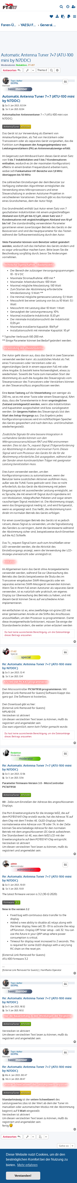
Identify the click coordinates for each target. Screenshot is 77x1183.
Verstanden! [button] (23, 1175)
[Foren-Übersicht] (10, 5)
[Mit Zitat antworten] (65, 81)
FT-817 (31, 65)
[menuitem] (61, 7)
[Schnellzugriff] (75, 16)
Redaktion (21, 65)
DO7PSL (14, 83)
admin (14, 864)
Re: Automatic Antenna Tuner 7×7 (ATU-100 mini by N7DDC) (36, 666)
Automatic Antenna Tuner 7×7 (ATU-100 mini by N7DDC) (37, 57)
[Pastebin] (63, 16)
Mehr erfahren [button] (27, 1165)
